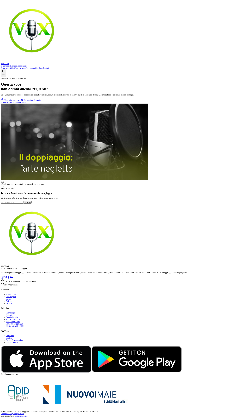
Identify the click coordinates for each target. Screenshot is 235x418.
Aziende (22, 68)
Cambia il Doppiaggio (14, 324)
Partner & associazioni (14, 340)
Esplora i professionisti (32, 100)
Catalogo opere (14, 102)
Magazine (23, 102)
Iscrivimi (28, 202)
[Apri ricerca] (3, 71)
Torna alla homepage (12, 100)
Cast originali (11, 297)
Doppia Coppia (12, 317)
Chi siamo (39, 68)
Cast (13, 68)
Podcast (9, 315)
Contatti (46, 68)
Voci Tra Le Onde (13, 319)
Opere (17, 68)
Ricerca (9, 303)
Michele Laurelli (21, 416)
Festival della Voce (13, 322)
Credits (21, 414)
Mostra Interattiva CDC (15, 326)
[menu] (3, 75)
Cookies (4, 414)
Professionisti (6, 68)
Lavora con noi (12, 342)
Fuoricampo (30, 68)
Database (4, 102)
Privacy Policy (13, 414)
